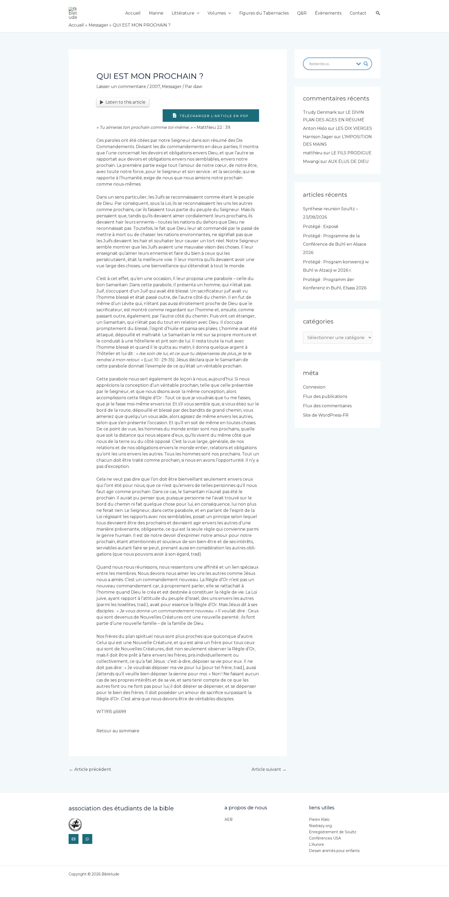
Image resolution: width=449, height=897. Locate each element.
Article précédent (90, 769)
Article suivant (269, 769)
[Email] (73, 839)
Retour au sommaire (117, 730)
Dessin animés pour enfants (334, 850)
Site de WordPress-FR (325, 415)
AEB (228, 819)
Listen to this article (125, 102)
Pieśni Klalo (319, 819)
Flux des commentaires (327, 405)
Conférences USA (325, 838)
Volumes (217, 13)
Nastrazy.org (320, 825)
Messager (172, 86)
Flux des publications (325, 396)
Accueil (133, 13)
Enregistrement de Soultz (332, 832)
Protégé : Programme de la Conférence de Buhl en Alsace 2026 (334, 244)
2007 (154, 86)
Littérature (183, 13)
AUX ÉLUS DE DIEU (348, 161)
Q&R (302, 13)
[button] (197, 13)
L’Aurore (316, 844)
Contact (358, 13)
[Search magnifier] (365, 63)
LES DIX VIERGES (354, 128)
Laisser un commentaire (121, 86)
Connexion (314, 387)
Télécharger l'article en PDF (213, 116)
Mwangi (311, 161)
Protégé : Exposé (320, 226)
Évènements (328, 13)
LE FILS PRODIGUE (351, 152)
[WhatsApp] (87, 839)
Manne (156, 13)
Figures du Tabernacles (264, 13)
